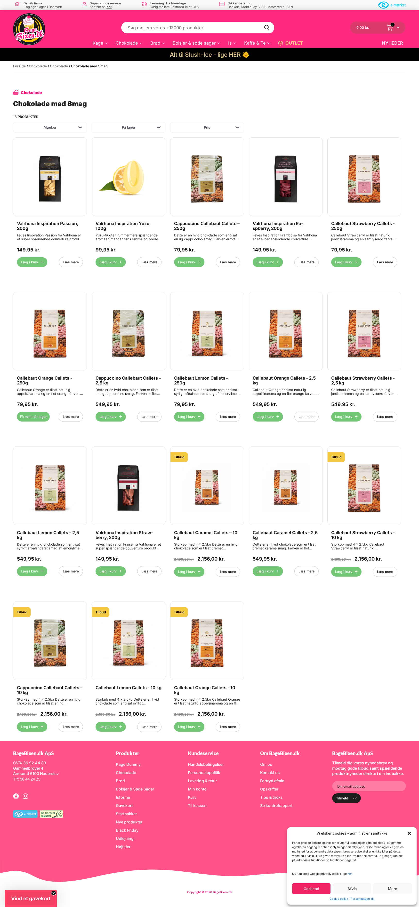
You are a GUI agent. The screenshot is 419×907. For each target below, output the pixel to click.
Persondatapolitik (363, 898)
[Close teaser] (53, 893)
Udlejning (125, 838)
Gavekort (124, 805)
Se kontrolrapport (276, 805)
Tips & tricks (271, 797)
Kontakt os (270, 772)
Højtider (123, 846)
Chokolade (127, 43)
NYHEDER (392, 43)
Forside (19, 66)
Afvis (352, 888)
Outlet (294, 43)
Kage (98, 43)
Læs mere (71, 262)
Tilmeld (342, 798)
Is (230, 43)
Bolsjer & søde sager (194, 43)
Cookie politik (339, 898)
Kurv (192, 797)
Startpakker (126, 813)
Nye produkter (129, 822)
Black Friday (127, 830)
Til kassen (197, 805)
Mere (392, 888)
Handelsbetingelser (206, 764)
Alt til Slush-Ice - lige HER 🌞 (210, 54)
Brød (155, 43)
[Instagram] (25, 796)
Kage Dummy (128, 764)
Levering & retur (202, 780)
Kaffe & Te (255, 43)
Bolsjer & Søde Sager (135, 789)
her (349, 874)
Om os (266, 764)
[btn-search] (267, 28)
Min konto (197, 789)
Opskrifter (269, 789)
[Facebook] (16, 796)
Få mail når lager (33, 416)
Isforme (123, 797)
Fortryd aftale (272, 780)
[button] (409, 833)
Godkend (311, 888)
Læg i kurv (29, 262)
